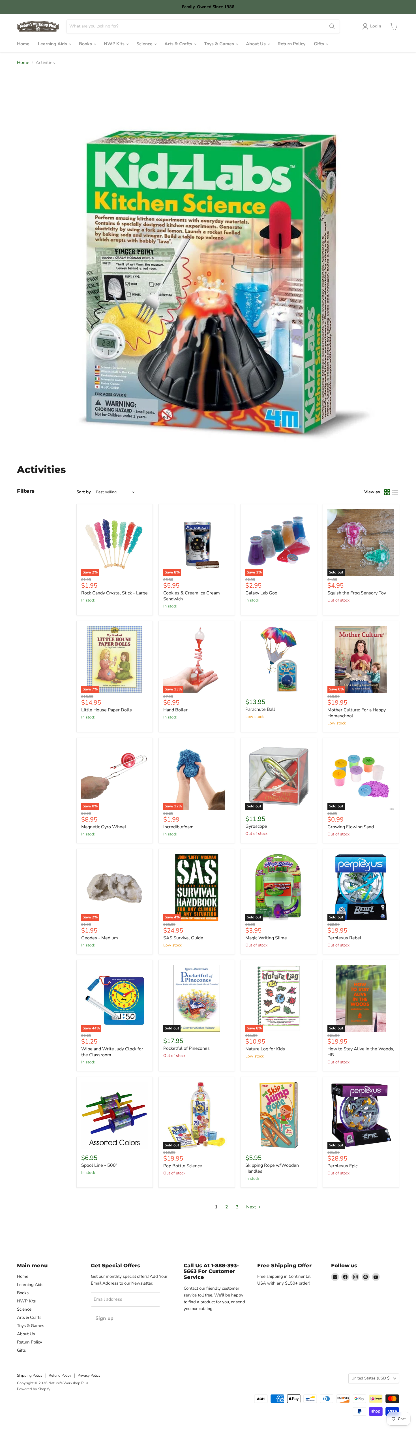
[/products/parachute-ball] (278, 659)
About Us (256, 44)
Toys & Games (219, 44)
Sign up (104, 1318)
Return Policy (291, 44)
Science (145, 44)
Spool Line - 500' (99, 1165)
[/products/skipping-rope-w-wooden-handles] (278, 1115)
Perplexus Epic (342, 1166)
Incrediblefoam (178, 827)
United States (371, 1378)
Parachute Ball (260, 709)
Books (86, 44)
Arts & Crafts (178, 44)
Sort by (83, 492)
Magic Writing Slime (266, 938)
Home (23, 44)
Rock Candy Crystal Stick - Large (114, 593)
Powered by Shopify (33, 1389)
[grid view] (387, 492)
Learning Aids (53, 44)
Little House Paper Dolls (106, 710)
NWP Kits (115, 44)
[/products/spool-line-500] (114, 1115)
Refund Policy (60, 1375)
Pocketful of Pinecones (186, 1048)
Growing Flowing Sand (350, 827)
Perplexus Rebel (344, 938)
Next (251, 1207)
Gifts (319, 44)
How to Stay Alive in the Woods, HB (360, 1052)
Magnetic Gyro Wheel (103, 827)
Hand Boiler (175, 710)
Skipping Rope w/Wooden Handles (272, 1168)
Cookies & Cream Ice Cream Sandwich (191, 596)
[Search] (332, 26)
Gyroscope (256, 826)
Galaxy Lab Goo (261, 593)
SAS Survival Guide (183, 938)
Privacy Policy (89, 1375)
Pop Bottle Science (182, 1166)
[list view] (395, 492)
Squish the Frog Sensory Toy (356, 593)
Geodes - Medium (99, 938)
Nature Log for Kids (265, 1049)
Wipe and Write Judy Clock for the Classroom (112, 1052)
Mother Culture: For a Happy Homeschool (356, 713)
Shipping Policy (29, 1375)
